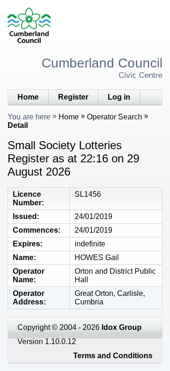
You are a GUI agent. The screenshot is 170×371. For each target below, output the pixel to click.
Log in (119, 97)
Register (73, 97)
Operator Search (114, 117)
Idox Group (122, 327)
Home (28, 97)
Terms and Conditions (113, 356)
